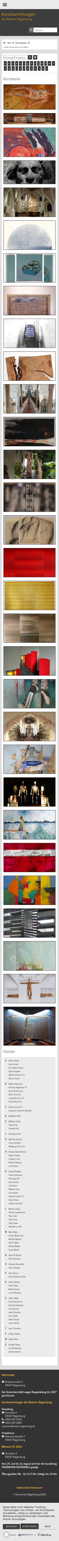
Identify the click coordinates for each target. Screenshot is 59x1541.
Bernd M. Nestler (15, 1255)
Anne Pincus (13, 1273)
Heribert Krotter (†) (16, 1196)
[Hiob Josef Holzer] (29, 97)
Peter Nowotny (14, 1258)
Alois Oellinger (14, 1267)
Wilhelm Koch (14, 1189)
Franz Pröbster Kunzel (17, 1276)
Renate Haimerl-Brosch (17, 1151)
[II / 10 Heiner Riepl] (29, 890)
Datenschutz (23, 1487)
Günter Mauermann (16, 1235)
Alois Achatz (13, 1064)
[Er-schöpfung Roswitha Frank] (29, 693)
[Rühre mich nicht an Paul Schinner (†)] (29, 530)
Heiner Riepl (13, 1285)
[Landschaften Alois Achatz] (29, 628)
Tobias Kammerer (15, 1174)
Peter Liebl (13, 1215)
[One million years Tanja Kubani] (29, 824)
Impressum (36, 1487)
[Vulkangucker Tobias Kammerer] (29, 142)
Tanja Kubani (14, 1199)
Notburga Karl (14, 1178)
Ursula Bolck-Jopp (16, 1090)
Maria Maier (13, 1231)
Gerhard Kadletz (15, 1171)
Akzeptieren (29, 1526)
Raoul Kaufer (14, 1182)
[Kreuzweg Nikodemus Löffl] (29, 366)
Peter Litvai (13, 1219)
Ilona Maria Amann (16, 1067)
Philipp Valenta (14, 1333)
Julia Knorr (13, 1185)
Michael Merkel (14, 1246)
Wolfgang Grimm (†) (17, 1146)
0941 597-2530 (13, 1419)
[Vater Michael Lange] (29, 268)
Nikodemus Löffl (15, 1226)
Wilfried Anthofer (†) (17, 1074)
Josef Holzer (13, 1165)
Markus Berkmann (16, 1083)
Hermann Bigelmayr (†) (18, 1087)
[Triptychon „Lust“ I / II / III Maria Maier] (29, 857)
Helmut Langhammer (17, 1212)
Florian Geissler (15, 1142)
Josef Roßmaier (15, 1292)
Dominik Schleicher (16, 1305)
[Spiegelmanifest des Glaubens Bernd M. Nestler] (29, 497)
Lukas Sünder (14, 1322)
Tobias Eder (13, 1124)
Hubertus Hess (14, 1158)
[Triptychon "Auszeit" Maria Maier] (29, 431)
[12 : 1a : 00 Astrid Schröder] (29, 595)
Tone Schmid (14, 1308)
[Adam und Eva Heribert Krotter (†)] (29, 792)
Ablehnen (11, 1526)
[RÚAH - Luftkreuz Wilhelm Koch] (29, 202)
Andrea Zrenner (15, 1351)
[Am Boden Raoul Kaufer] (29, 398)
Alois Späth (13, 1315)
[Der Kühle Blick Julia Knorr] (29, 172)
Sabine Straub (14, 1319)
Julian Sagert (14, 1298)
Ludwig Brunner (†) (16, 1098)
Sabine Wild (13, 1339)
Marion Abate (14, 1060)
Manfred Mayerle (15, 1239)
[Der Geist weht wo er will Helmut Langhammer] (29, 300)
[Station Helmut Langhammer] (29, 333)
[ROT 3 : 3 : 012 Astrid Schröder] (29, 562)
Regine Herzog (14, 1155)
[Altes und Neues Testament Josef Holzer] (29, 118)
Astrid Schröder (15, 1312)
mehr (48, 1526)
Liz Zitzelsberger (15, 1348)
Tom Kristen (13, 1192)
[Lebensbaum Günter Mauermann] (29, 464)
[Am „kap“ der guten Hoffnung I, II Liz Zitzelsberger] (29, 955)
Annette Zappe (14, 1344)
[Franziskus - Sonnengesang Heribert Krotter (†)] (29, 235)
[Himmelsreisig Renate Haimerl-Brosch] (29, 726)
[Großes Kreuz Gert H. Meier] (29, 988)
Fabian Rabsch (14, 1282)
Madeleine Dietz (15, 1115)
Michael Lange (14, 1208)
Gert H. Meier (14, 1242)
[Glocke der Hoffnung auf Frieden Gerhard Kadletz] (29, 759)
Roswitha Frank (14, 1133)
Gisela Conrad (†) (15, 1106)
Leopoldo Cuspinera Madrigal (20, 1110)
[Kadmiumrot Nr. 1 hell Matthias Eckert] (29, 661)
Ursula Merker (14, 1249)
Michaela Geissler (15, 1139)
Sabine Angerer (14, 1071)
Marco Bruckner (15, 1094)
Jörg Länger (13, 1222)
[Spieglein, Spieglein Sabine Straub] (29, 923)
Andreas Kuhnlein (15, 1203)
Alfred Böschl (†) (15, 1101)
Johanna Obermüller (16, 1264)
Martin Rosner (14, 1289)
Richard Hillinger (15, 1162)
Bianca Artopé (14, 1078)
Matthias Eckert (14, 1121)
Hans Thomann (15, 1328)
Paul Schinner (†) (15, 1301)
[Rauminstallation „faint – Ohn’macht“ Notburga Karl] (29, 1026)
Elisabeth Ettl (14, 1128)
